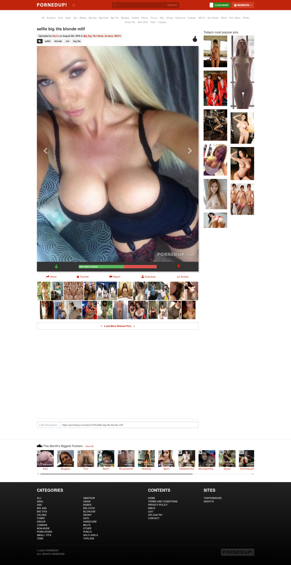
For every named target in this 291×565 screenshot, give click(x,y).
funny (154, 17)
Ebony (144, 17)
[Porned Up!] (52, 5)
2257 (150, 511)
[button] (114, 276)
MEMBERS (243, 5)
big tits (76, 41)
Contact (153, 518)
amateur (51, 17)
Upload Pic (155, 514)
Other (224, 17)
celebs (135, 17)
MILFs (201, 17)
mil (67, 41)
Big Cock (103, 17)
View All (89, 446)
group (169, 17)
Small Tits (130, 22)
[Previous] (45, 159)
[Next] (190, 159)
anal (60, 17)
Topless (162, 22)
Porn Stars (234, 17)
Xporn (55, 35)
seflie (48, 41)
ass (75, 17)
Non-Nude (212, 17)
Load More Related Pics (118, 326)
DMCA (151, 508)
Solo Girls (143, 22)
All (43, 17)
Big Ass (93, 17)
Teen (153, 22)
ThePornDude (213, 498)
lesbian (192, 17)
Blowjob (125, 17)
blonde (58, 41)
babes (83, 17)
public (246, 17)
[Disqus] (118, 374)
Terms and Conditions (162, 501)
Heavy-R (209, 501)
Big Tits (115, 17)
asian (68, 17)
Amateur (109, 35)
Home (151, 498)
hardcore (180, 17)
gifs (162, 17)
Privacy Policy (158, 504)
